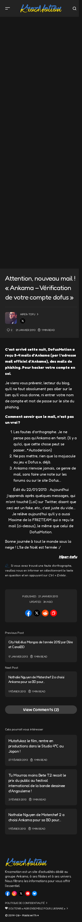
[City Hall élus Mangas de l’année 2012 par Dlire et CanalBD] (41, 649)
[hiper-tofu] (11, 318)
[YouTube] (27, 893)
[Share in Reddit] (45, 613)
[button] (8, 8)
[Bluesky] (34, 893)
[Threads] (14, 893)
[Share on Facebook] (28, 613)
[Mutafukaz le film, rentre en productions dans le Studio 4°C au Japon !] (41, 750)
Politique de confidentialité (25, 903)
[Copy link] (53, 613)
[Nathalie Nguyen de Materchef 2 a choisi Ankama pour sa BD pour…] (41, 684)
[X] (21, 893)
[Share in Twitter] (37, 613)
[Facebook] (7, 893)
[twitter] (23, 321)
